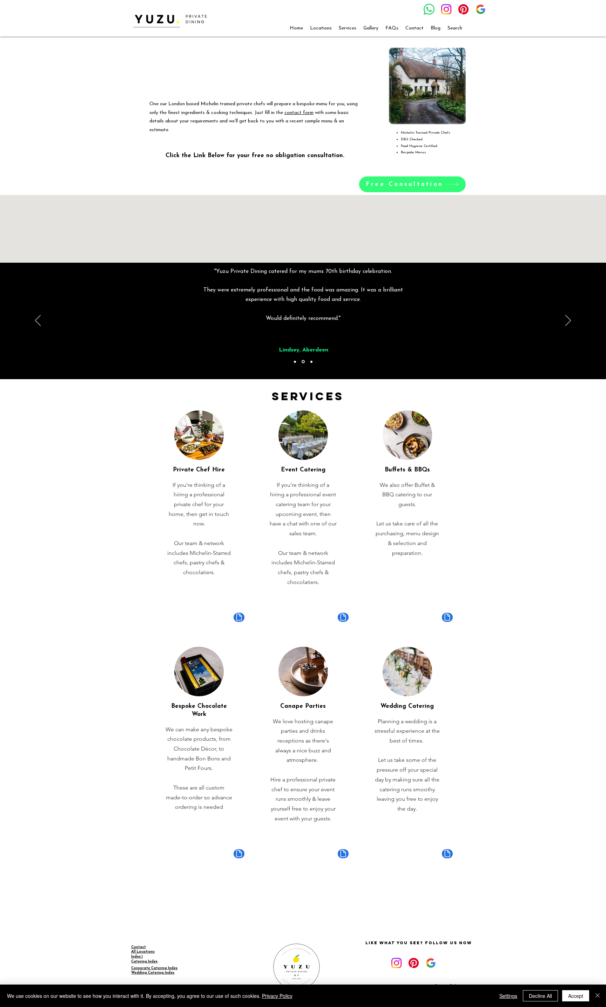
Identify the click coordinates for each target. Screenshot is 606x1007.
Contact (138, 947)
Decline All (540, 995)
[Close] (597, 995)
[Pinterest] (463, 9)
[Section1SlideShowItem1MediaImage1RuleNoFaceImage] (295, 362)
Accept (575, 995)
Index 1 (137, 957)
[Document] (239, 617)
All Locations (143, 952)
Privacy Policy (277, 995)
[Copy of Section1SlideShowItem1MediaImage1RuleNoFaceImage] (303, 361)
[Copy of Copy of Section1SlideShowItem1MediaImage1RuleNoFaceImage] (311, 362)
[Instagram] (446, 9)
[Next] (568, 321)
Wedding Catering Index (152, 973)
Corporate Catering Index (154, 968)
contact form (299, 112)
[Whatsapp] (429, 9)
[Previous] (38, 321)
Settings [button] (508, 995)
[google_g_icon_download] (480, 9)
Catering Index (144, 962)
